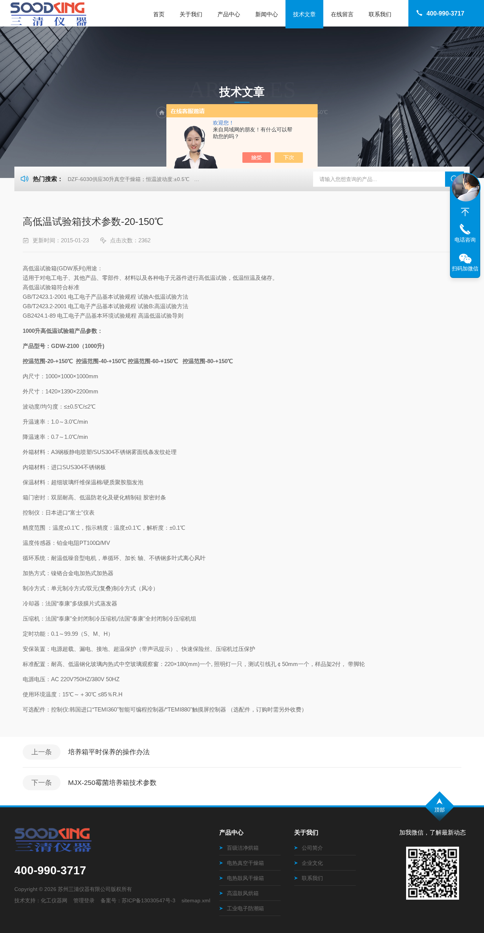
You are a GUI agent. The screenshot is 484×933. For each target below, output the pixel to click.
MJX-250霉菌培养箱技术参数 (112, 782)
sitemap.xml (196, 900)
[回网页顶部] (465, 212)
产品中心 (228, 14)
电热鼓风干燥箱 (245, 878)
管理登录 (84, 900)
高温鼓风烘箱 (243, 893)
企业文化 (312, 863)
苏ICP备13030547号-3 (148, 900)
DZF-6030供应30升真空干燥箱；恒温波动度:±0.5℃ (128, 179)
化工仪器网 (54, 900)
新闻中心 (266, 14)
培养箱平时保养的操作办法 (109, 752)
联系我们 (380, 14)
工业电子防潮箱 (245, 908)
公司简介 (312, 848)
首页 (158, 14)
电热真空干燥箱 (245, 863)
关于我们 (191, 14)
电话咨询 (465, 240)
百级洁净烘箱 (243, 848)
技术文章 (304, 14)
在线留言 (342, 14)
